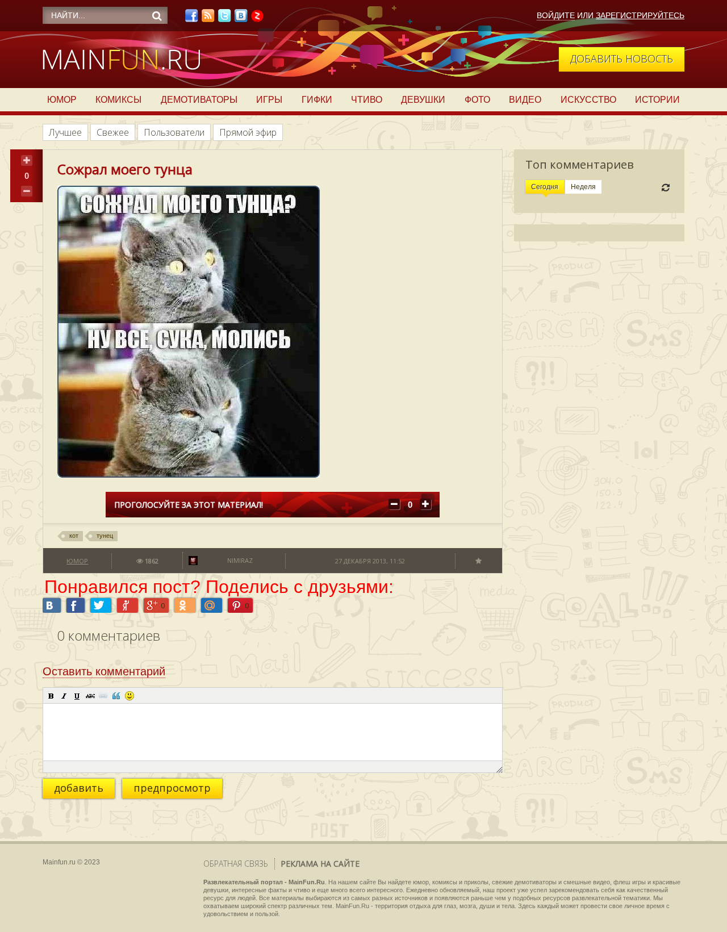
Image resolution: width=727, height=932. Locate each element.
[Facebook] (191, 18)
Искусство (588, 100)
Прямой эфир (248, 132)
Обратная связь (235, 863)
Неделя (583, 187)
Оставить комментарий (104, 671)
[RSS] (208, 18)
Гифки (317, 100)
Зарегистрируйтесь (640, 15)
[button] (51, 695)
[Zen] (257, 18)
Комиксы (118, 100)
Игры (269, 100)
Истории (657, 100)
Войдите (556, 15)
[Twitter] (224, 18)
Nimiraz (240, 560)
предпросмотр (172, 788)
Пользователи (174, 132)
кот (73, 535)
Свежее (113, 132)
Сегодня (544, 187)
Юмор (62, 100)
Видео (525, 100)
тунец (105, 535)
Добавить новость (621, 58)
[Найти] (157, 16)
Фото (477, 100)
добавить (78, 788)
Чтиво (366, 100)
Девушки (423, 100)
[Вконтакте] (241, 18)
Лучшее (65, 132)
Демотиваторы (199, 100)
